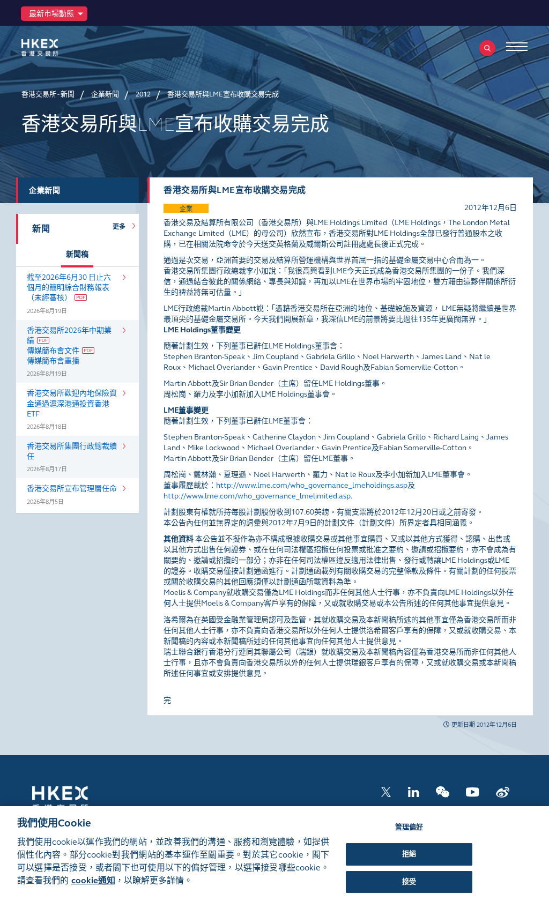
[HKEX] (56, 47)
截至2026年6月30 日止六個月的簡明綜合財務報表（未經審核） (69, 287)
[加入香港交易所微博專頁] (502, 791)
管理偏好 (409, 827)
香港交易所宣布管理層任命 (72, 488)
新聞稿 (77, 254)
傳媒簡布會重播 (53, 361)
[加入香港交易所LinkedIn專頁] (413, 791)
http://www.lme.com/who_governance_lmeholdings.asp (311, 485)
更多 (121, 226)
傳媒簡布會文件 (53, 350)
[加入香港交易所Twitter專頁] (386, 791)
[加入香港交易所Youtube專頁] (472, 791)
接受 (409, 881)
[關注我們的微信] (442, 791)
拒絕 (409, 854)
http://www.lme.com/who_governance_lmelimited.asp (257, 496)
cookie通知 (93, 880)
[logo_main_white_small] (74, 798)
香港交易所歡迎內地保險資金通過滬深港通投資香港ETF (72, 403)
